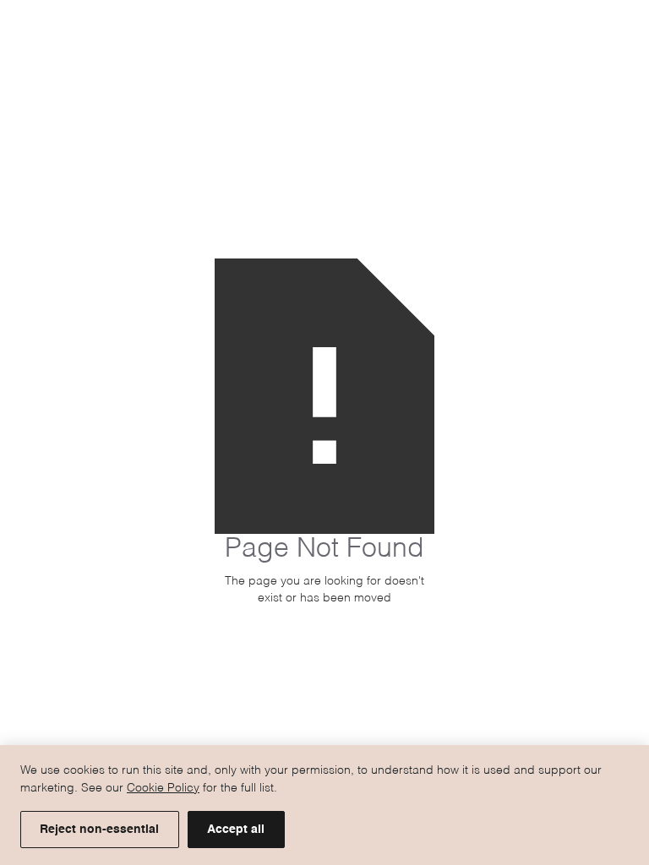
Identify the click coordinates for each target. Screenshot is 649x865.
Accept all (236, 829)
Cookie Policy (163, 788)
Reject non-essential (99, 829)
